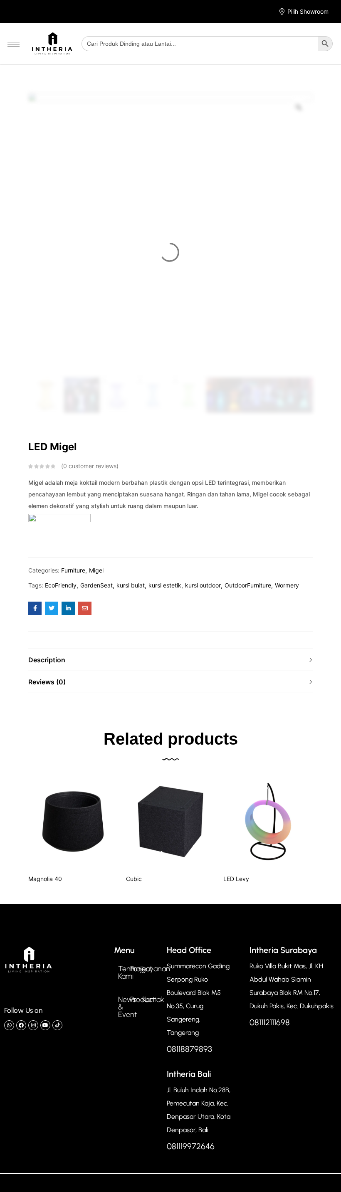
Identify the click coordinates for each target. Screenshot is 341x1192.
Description (46, 660)
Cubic (134, 878)
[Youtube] (45, 1025)
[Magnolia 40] (73, 821)
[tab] (170, 660)
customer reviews (89, 465)
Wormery (287, 585)
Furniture (73, 570)
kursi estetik (164, 585)
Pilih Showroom (308, 11)
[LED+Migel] (51, 608)
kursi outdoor (203, 585)
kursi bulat (130, 585)
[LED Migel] (35, 608)
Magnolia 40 (45, 878)
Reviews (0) (47, 682)
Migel (96, 570)
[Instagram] (33, 1025)
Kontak (153, 999)
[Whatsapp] (9, 1025)
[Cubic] (170, 821)
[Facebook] (21, 1025)
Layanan (156, 968)
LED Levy (236, 878)
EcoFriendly (61, 585)
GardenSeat (96, 585)
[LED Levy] (268, 821)
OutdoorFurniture (248, 585)
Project (141, 968)
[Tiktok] (57, 1025)
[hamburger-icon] (13, 44)
